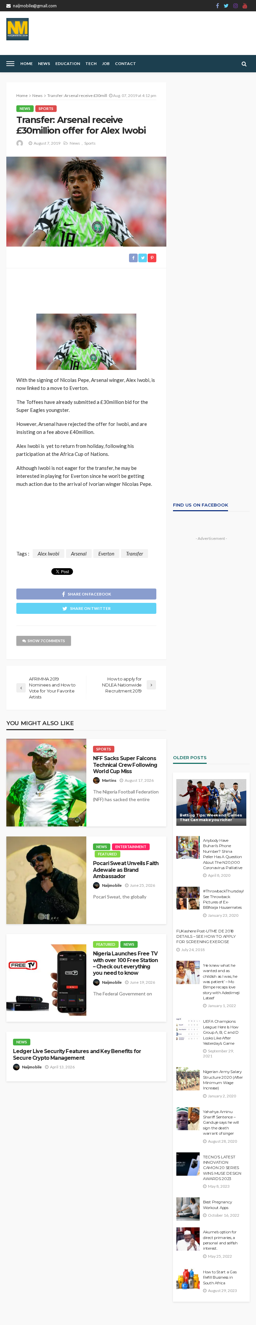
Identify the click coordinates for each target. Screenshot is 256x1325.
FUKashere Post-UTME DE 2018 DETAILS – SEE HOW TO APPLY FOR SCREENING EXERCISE (205, 936)
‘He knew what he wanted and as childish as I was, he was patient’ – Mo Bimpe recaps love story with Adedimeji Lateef (221, 981)
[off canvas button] (10, 63)
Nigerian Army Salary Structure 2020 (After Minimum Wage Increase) (223, 1079)
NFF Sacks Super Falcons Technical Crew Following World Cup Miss (125, 764)
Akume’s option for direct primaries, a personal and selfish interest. (220, 1240)
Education (67, 63)
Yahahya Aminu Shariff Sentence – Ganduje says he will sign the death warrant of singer (221, 1122)
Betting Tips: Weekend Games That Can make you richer (211, 817)
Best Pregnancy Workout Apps (217, 1205)
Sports (46, 108)
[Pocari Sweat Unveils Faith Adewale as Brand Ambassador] (46, 880)
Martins (109, 780)
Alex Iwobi (48, 554)
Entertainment (130, 846)
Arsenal (79, 554)
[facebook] (217, 5)
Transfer (134, 554)
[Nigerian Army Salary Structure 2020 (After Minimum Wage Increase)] (188, 1078)
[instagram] (235, 5)
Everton (106, 554)
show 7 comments (46, 641)
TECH (91, 63)
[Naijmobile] (17, 29)
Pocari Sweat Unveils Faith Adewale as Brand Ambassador (125, 869)
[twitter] (226, 5)
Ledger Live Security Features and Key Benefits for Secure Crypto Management (77, 1054)
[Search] (244, 63)
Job (106, 63)
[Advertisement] (86, 288)
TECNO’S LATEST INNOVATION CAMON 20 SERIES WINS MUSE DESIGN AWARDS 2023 (222, 1168)
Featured (107, 854)
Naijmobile (112, 885)
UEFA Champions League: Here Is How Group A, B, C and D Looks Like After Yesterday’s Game (221, 1032)
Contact (125, 63)
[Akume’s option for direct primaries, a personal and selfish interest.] (188, 1239)
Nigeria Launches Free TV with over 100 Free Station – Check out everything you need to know (125, 963)
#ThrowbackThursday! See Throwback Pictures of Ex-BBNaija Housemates (223, 899)
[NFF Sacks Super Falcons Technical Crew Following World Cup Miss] (46, 782)
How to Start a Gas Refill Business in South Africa (219, 1277)
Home (26, 63)
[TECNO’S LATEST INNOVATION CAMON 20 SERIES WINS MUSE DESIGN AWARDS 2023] (188, 1164)
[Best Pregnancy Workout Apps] (188, 1209)
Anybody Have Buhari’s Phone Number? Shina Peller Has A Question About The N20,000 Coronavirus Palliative (222, 854)
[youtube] (245, 5)
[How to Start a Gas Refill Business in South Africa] (188, 1279)
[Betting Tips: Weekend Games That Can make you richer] (211, 802)
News (44, 63)
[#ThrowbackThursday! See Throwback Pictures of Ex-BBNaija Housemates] (188, 898)
